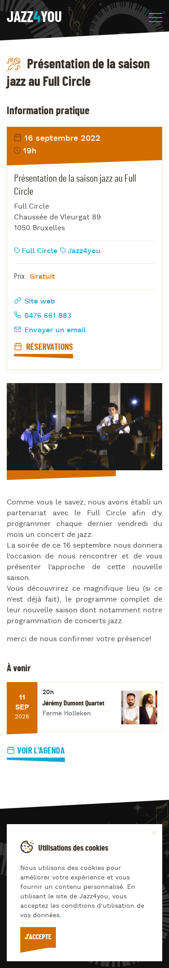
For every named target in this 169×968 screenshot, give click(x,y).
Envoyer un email (54, 330)
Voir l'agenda (41, 750)
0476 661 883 (46, 316)
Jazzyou (34, 17)
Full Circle (39, 251)
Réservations (48, 347)
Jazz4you (84, 251)
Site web (38, 302)
